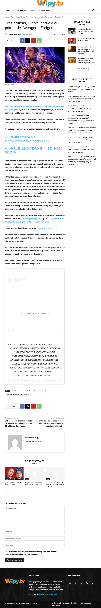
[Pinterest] (33, 40)
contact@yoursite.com (47, 595)
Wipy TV (42, 380)
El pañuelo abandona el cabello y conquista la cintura (86, 31)
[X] (27, 40)
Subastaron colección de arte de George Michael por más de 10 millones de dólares (18, 423)
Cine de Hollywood (18, 391)
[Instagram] (87, 583)
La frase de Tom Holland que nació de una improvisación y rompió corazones (82, 161)
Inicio (7, 17)
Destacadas (38, 391)
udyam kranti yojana (76, 86)
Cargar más (81, 69)
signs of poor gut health (76, 106)
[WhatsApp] (39, 40)
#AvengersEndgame (20, 137)
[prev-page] (6, 492)
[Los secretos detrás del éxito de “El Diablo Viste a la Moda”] (55, 473)
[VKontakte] (92, 583)
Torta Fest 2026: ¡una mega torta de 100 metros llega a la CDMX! (86, 60)
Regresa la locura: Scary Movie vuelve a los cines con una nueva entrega (33, 485)
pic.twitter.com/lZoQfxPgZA (27, 141)
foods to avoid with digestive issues (81, 147)
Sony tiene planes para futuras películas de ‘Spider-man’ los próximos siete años (50, 423)
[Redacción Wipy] (6, 34)
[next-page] (10, 492)
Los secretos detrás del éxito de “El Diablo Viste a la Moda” (55, 485)
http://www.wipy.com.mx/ (33, 441)
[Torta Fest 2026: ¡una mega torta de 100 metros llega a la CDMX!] (72, 60)
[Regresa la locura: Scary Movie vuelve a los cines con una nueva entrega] (34, 473)
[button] (93, 10)
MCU (45, 391)
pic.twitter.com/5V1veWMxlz (35, 222)
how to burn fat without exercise (80, 96)
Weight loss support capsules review (81, 156)
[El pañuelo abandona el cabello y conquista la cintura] (72, 31)
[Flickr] (81, 583)
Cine (12, 17)
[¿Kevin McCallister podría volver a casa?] (14, 473)
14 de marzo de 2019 (48, 228)
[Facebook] (22, 40)
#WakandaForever (13, 222)
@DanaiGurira (58, 218)
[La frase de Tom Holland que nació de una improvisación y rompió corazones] (72, 49)
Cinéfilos (29, 391)
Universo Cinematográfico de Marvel (18, 394)
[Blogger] (70, 583)
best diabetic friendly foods (78, 137)
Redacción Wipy (15, 34)
